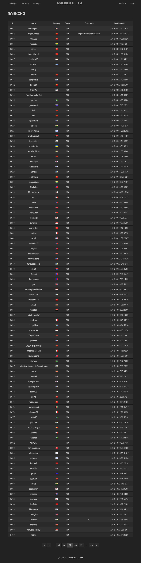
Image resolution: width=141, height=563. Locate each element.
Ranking (25, 3)
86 (91, 545)
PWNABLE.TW (69, 3)
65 (59, 545)
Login (133, 3)
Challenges (12, 3)
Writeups (36, 3)
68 (75, 545)
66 (64, 545)
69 (81, 545)
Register (122, 3)
